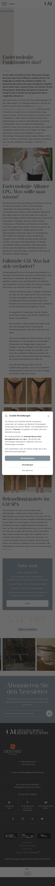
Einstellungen (27, 465)
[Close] (48, 416)
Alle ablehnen (27, 470)
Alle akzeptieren (27, 458)
